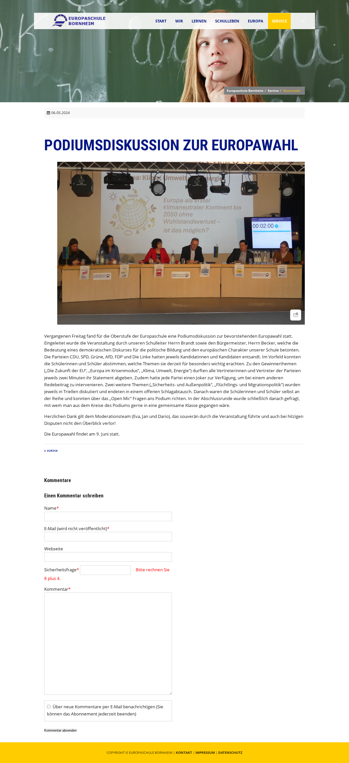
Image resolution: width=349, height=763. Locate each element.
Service (279, 21)
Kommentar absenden (60, 730)
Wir (179, 21)
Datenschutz (230, 752)
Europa (255, 21)
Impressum (205, 752)
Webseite (53, 549)
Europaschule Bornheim (245, 90)
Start (161, 21)
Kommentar (57, 589)
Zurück (52, 450)
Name (51, 508)
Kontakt (184, 752)
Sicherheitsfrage (61, 570)
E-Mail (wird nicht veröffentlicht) (76, 528)
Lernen (199, 21)
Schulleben (227, 21)
